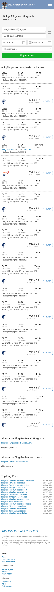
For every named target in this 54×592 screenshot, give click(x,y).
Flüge (4, 557)
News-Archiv (7, 574)
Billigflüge (20, 542)
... (18, 149)
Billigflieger (5, 540)
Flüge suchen (27, 55)
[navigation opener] (50, 4)
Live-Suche (5, 545)
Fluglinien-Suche (8, 561)
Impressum (6, 582)
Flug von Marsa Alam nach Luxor (14, 462)
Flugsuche (20, 540)
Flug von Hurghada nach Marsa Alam (16, 443)
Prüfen (48, 101)
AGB (4, 584)
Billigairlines (33, 542)
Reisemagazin (7, 569)
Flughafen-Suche (9, 559)
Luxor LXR (27, 149)
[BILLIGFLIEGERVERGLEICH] (18, 7)
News (4, 572)
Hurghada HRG (8, 149)
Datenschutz (7, 586)
